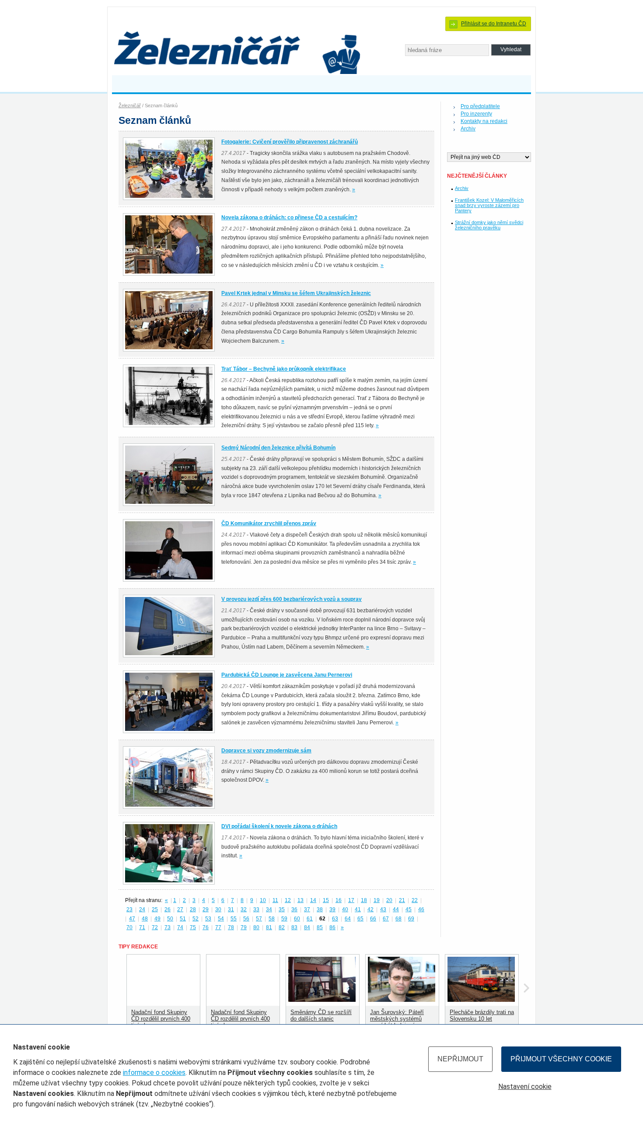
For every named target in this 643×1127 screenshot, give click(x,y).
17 (351, 900)
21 (402, 900)
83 (294, 927)
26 (167, 909)
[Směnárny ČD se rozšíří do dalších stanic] (322, 1000)
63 (335, 918)
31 (231, 909)
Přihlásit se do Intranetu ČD (493, 23)
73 (167, 927)
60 (297, 918)
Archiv (468, 128)
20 (389, 900)
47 (132, 918)
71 (142, 927)
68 (398, 918)
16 (338, 900)
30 (218, 909)
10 (263, 900)
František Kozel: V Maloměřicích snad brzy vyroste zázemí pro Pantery (489, 205)
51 (183, 918)
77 (218, 927)
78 (231, 927)
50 (170, 918)
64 (348, 918)
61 (310, 918)
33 (256, 909)
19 (377, 900)
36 (294, 909)
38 (320, 909)
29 (206, 909)
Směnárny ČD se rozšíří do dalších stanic (321, 1015)
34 (269, 909)
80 (256, 927)
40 (345, 909)
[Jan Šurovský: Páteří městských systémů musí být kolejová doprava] (401, 1000)
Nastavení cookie (525, 1086)
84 (307, 927)
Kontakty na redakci (484, 121)
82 (282, 927)
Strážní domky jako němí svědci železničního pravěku (489, 225)
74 (180, 927)
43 (383, 909)
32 (244, 909)
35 (282, 909)
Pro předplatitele (480, 106)
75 (193, 927)
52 (195, 918)
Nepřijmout (460, 1059)
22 (415, 900)
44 (396, 909)
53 (208, 918)
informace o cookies (154, 1072)
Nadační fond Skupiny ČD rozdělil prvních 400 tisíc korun (160, 1019)
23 (129, 909)
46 (421, 909)
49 (157, 918)
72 (155, 927)
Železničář (130, 105)
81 (269, 927)
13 (300, 900)
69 (411, 918)
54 (221, 918)
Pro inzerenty (476, 113)
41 (358, 909)
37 (307, 909)
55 (234, 918)
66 (373, 918)
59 (284, 918)
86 (332, 927)
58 (272, 918)
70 (129, 927)
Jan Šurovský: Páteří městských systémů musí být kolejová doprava (397, 1022)
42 (370, 909)
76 (206, 927)
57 (259, 918)
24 (142, 909)
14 (313, 900)
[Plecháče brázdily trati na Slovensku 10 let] (481, 1000)
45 (408, 909)
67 (386, 918)
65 (360, 918)
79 (244, 927)
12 (288, 900)
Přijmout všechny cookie (561, 1059)
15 (326, 900)
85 (320, 927)
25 (155, 909)
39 (332, 909)
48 (145, 918)
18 (364, 900)
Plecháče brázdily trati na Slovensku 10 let (482, 1015)
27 (180, 909)
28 (193, 909)
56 (246, 918)
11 (275, 900)
